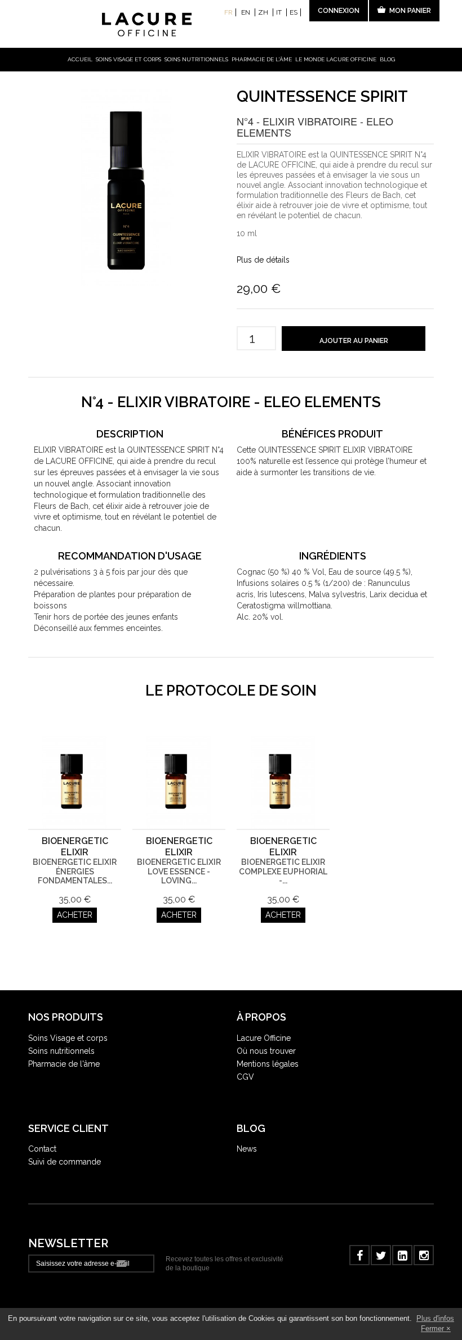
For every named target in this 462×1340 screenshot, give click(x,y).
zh (264, 12)
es (293, 12)
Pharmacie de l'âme (262, 59)
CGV (245, 1076)
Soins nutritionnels (196, 59)
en (246, 12)
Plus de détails (263, 259)
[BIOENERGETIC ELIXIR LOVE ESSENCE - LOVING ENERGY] (178, 782)
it (279, 12)
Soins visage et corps (128, 59)
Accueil (80, 59)
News (247, 1148)
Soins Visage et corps (68, 1038)
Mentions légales (268, 1063)
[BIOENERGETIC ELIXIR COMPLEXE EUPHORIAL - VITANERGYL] (283, 782)
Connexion (338, 11)
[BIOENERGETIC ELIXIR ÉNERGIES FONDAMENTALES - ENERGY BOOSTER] (74, 782)
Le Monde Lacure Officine (335, 59)
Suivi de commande (64, 1161)
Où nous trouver (266, 1050)
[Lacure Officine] (231, 24)
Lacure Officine (264, 1038)
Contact (42, 1148)
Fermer (432, 1328)
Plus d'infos (435, 1318)
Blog (387, 59)
